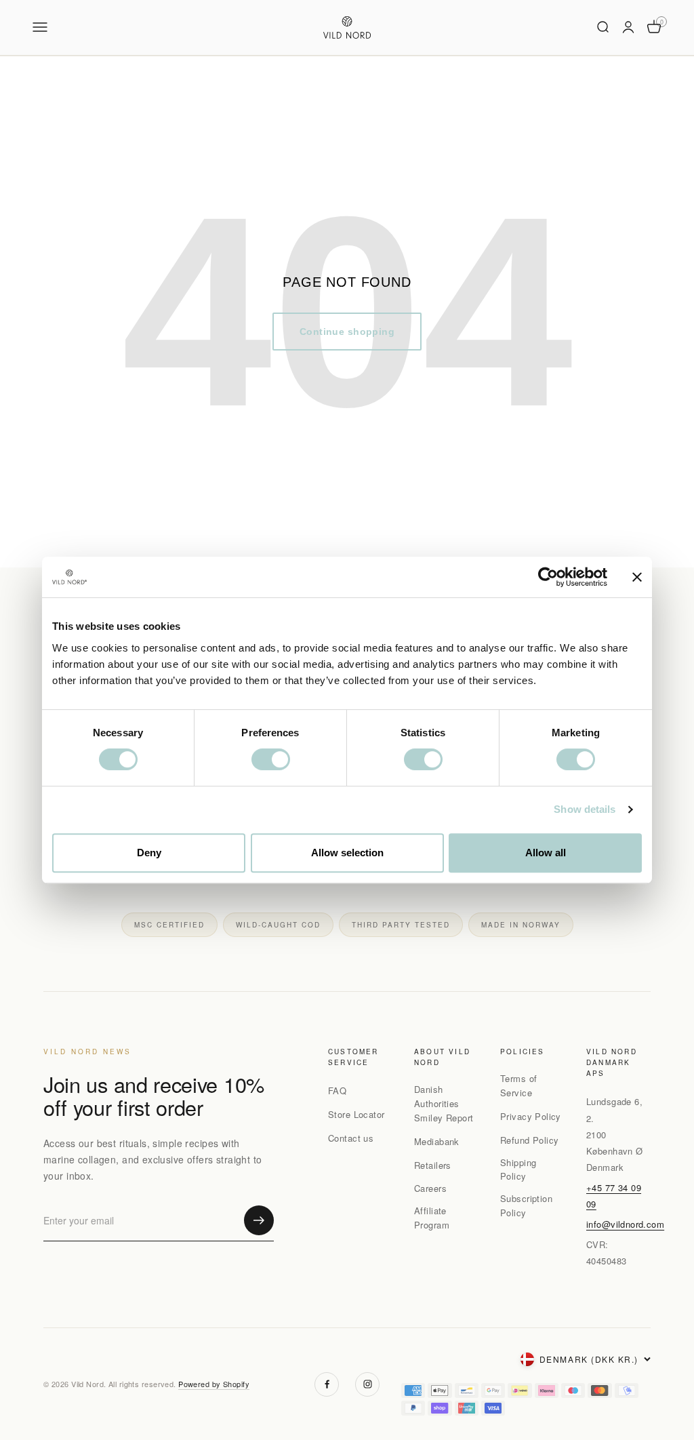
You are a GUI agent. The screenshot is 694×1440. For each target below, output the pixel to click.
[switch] (270, 759)
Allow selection (347, 852)
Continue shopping (347, 331)
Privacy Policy (530, 1116)
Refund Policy (529, 1140)
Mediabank (437, 1141)
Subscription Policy (526, 1205)
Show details (584, 809)
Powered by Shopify (213, 1383)
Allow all (545, 852)
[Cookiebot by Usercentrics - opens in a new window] (548, 577)
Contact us (350, 1138)
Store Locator (356, 1114)
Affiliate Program (431, 1217)
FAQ (337, 1090)
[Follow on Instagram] (367, 1384)
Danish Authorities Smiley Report (443, 1103)
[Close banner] (637, 577)
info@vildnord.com (625, 1224)
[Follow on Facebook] (326, 1384)
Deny (149, 852)
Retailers (432, 1165)
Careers (430, 1188)
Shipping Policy (518, 1169)
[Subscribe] (259, 1220)
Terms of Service (518, 1085)
